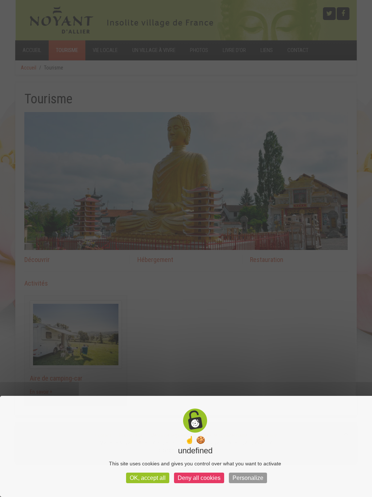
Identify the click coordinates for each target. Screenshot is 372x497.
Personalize (247, 478)
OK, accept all (148, 478)
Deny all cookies (199, 478)
